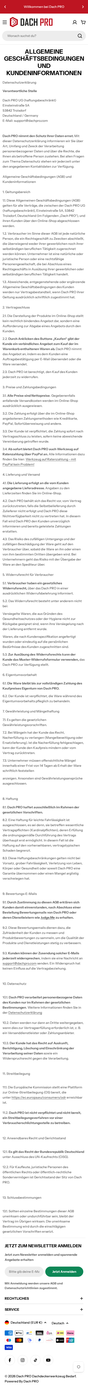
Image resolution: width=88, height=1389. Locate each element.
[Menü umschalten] (4, 22)
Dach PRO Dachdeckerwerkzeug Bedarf (46, 1376)
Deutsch (58, 1323)
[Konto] (74, 22)
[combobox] (44, 36)
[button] (5, 6)
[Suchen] (79, 35)
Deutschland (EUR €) (26, 1322)
